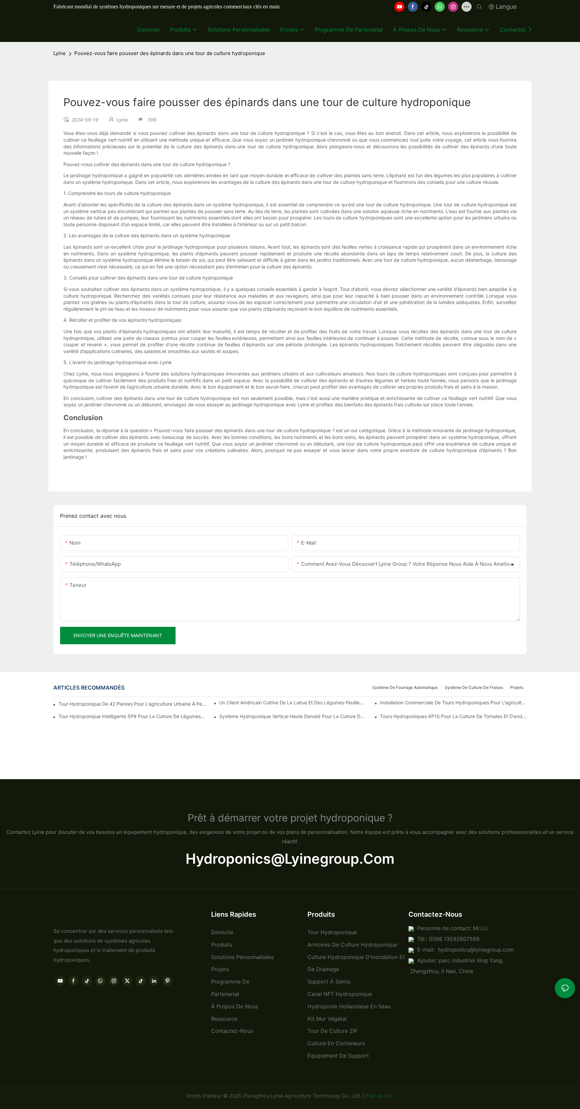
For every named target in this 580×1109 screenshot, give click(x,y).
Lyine (59, 53)
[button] (530, 30)
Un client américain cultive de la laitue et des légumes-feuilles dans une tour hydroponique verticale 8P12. (292, 702)
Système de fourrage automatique (405, 687)
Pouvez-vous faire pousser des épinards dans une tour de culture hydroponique (169, 53)
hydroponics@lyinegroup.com (290, 858)
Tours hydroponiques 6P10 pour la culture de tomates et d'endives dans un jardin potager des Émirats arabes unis (453, 716)
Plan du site (379, 1096)
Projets (516, 687)
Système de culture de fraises (474, 687)
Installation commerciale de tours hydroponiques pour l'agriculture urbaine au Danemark (453, 702)
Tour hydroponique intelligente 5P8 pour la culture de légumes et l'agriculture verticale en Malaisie (131, 716)
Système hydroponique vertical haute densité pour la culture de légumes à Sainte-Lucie (292, 716)
